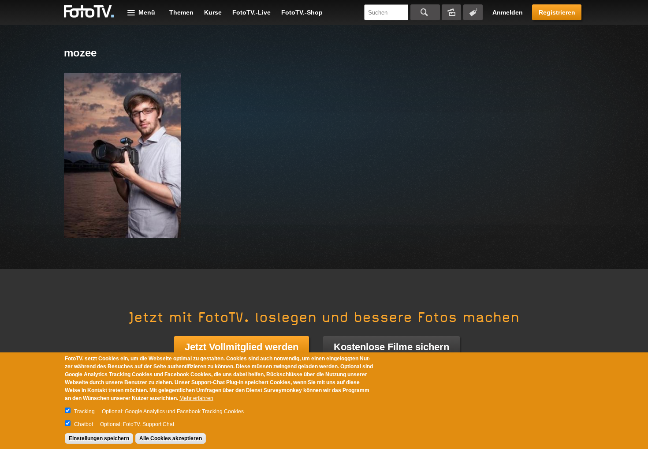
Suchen (425, 12)
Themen (181, 12)
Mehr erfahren (196, 398)
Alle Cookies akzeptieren (170, 438)
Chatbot (83, 424)
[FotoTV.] (89, 12)
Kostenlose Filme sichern (391, 346)
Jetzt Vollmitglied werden (241, 346)
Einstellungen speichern (99, 438)
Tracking (84, 411)
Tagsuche (473, 12)
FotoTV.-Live (251, 12)
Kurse (213, 12)
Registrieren (557, 12)
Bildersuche (451, 12)
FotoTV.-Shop (302, 12)
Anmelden (507, 12)
